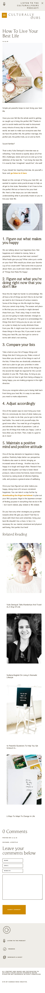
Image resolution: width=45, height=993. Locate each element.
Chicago (5, 842)
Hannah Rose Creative (17, 982)
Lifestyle (14, 842)
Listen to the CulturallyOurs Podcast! (28, 6)
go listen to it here (19, 173)
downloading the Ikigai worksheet (17, 495)
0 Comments (14, 831)
